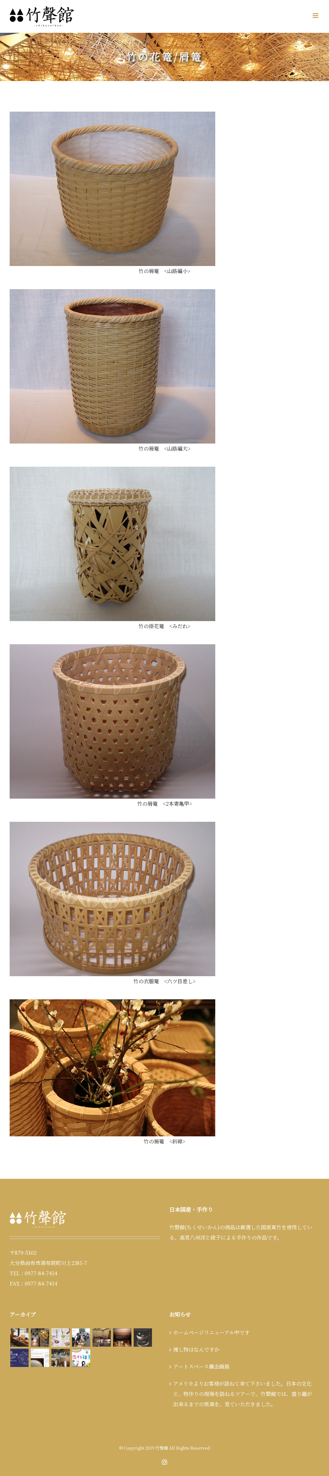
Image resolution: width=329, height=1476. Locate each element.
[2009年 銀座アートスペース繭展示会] (19, 1337)
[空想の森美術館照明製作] (39, 1337)
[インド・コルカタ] (60, 1358)
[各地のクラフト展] (122, 1337)
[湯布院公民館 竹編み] (81, 1337)
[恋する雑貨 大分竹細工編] (81, 1358)
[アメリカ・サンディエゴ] (39, 1358)
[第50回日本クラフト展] (19, 1358)
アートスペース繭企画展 (201, 1366)
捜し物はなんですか (196, 1349)
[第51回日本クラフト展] (142, 1337)
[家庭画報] (60, 1337)
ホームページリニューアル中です (211, 1332)
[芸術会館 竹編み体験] (101, 1337)
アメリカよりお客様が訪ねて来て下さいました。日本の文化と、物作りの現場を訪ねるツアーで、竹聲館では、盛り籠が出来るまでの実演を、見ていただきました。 (242, 1394)
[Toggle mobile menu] (316, 15)
